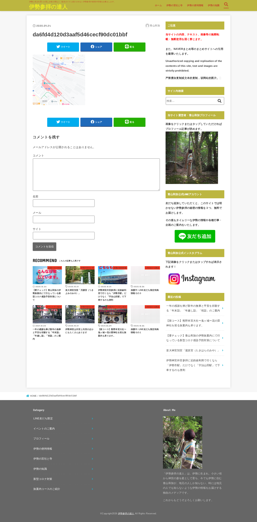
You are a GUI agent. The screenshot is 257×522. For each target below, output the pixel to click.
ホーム (158, 5)
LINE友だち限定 (43, 418)
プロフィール (41, 438)
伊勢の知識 (214, 5)
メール (37, 212)
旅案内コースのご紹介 (46, 489)
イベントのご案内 (44, 428)
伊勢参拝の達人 (48, 7)
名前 (35, 196)
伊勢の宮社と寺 (174, 5)
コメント (38, 155)
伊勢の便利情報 (195, 5)
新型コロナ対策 (42, 479)
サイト (37, 228)
